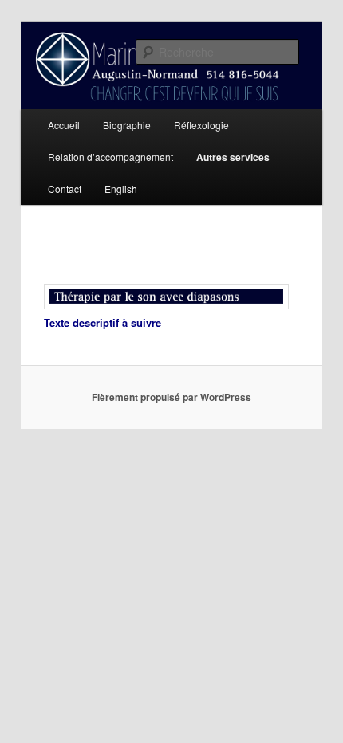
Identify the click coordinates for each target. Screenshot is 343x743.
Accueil (64, 125)
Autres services (233, 157)
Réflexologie (201, 125)
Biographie (127, 125)
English (120, 188)
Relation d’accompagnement (110, 156)
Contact (64, 188)
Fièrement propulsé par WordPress (171, 397)
